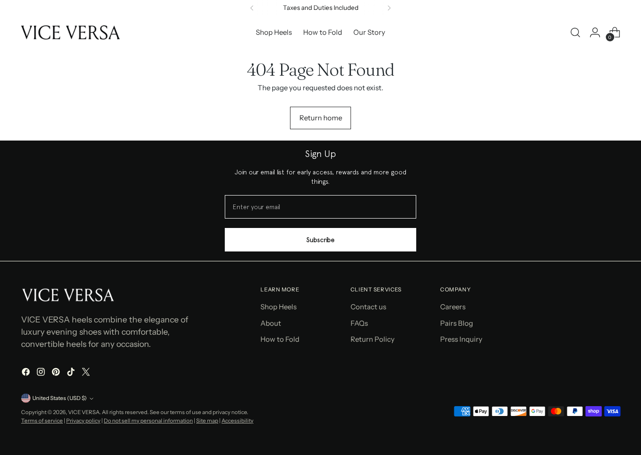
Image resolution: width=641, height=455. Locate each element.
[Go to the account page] (595, 32)
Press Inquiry (461, 339)
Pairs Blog (456, 323)
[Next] (389, 8)
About (270, 323)
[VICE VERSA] (70, 32)
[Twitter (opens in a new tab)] (86, 373)
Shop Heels (278, 306)
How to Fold (279, 339)
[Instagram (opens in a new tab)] (41, 373)
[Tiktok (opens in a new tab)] (71, 373)
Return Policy (373, 339)
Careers (452, 306)
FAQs (359, 323)
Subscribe (320, 239)
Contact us (368, 306)
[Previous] (252, 8)
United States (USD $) (59, 398)
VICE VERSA (83, 412)
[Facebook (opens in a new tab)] (26, 373)
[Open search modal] (575, 32)
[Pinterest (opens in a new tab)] (56, 373)
